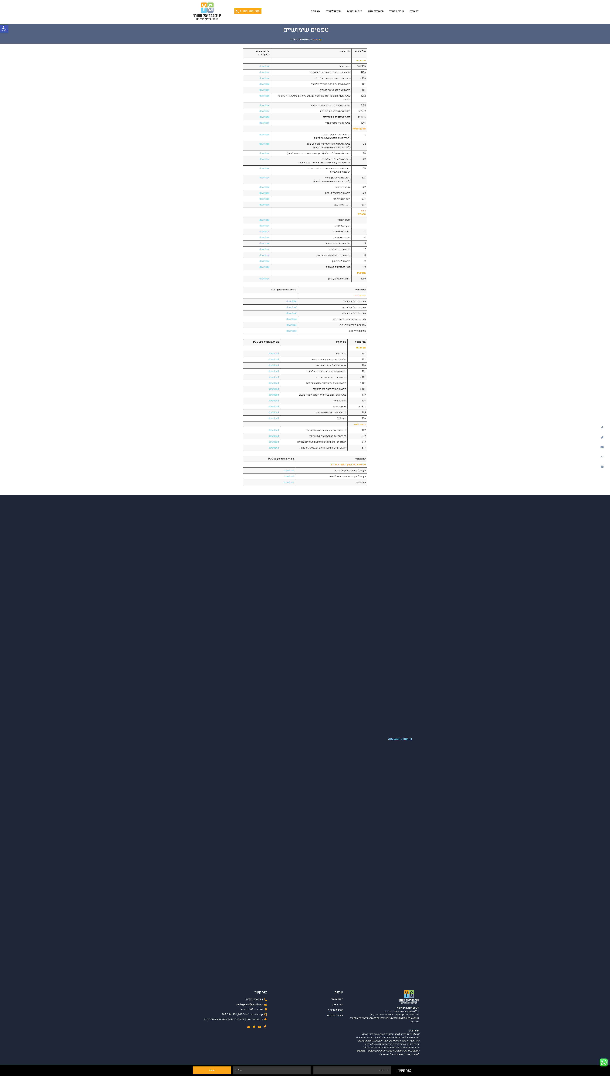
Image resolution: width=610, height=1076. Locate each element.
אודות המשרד (396, 11)
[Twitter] (602, 437)
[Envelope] (602, 466)
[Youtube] (602, 447)
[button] (4, 29)
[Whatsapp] (602, 456)
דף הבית (414, 11)
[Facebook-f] (602, 427)
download (264, 66)
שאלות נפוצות (354, 11)
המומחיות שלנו (376, 11)
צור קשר (315, 11)
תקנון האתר (337, 999)
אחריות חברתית (335, 1015)
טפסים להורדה (334, 11)
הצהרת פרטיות (335, 1009)
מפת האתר (337, 1004)
